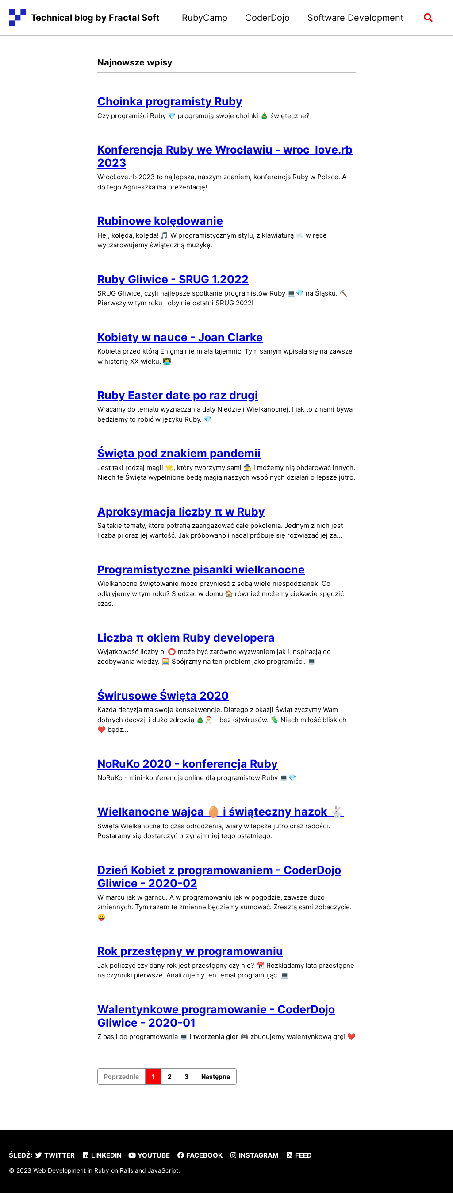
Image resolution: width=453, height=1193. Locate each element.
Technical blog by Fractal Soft (95, 17)
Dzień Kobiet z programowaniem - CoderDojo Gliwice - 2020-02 (219, 876)
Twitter (59, 1155)
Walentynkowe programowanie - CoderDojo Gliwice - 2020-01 (216, 1016)
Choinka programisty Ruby (169, 101)
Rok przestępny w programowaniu (190, 951)
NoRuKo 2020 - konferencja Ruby (187, 763)
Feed (303, 1155)
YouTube (153, 1155)
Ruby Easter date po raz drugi (177, 395)
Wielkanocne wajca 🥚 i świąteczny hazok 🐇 (220, 811)
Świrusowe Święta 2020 (163, 695)
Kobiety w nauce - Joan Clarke (180, 337)
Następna (215, 1076)
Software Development (355, 17)
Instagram (258, 1155)
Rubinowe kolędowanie (160, 220)
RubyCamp (204, 17)
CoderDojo (267, 17)
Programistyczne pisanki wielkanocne (201, 569)
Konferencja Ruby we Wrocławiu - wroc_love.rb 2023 (225, 156)
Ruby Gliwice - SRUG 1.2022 (173, 279)
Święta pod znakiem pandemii (179, 453)
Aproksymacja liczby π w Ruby (181, 511)
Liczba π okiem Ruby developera (186, 637)
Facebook (204, 1155)
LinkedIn (106, 1155)
